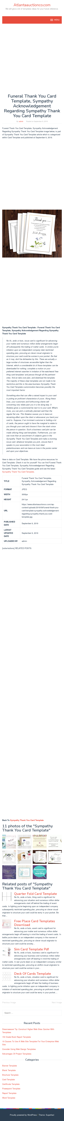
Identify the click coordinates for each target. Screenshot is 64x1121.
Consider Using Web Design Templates (19, 1049)
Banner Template (9, 1065)
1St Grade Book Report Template (16, 1036)
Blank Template (9, 1070)
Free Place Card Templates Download (34, 923)
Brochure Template (10, 1074)
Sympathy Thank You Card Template (18, 471)
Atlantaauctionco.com (32, 5)
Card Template (8, 1079)
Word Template (8, 1097)
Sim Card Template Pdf (31, 949)
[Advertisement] (32, 59)
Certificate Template (10, 1084)
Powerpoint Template (11, 1088)
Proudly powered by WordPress (23, 1114)
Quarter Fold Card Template (35, 894)
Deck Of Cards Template (32, 973)
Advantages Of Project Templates (16, 1053)
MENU (57, 20)
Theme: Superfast (46, 1114)
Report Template (9, 1093)
